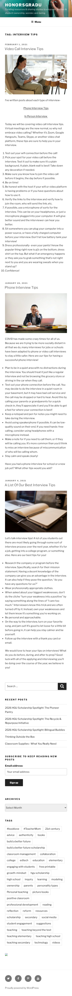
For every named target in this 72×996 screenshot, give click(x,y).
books (41, 835)
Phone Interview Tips (36, 108)
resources (41, 910)
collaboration (48, 854)
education (39, 860)
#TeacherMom (32, 828)
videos (56, 942)
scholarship (14, 917)
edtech (24, 860)
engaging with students (21, 866)
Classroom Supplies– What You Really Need (30, 743)
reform (27, 910)
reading (47, 904)
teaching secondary (18, 942)
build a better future (19, 841)
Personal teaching (17, 892)
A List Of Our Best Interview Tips (30, 485)
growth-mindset (16, 872)
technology (41, 942)
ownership (13, 885)
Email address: (14, 765)
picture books (40, 892)
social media (49, 917)
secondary (31, 917)
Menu (38, 21)
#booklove (13, 828)
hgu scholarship (40, 872)
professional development (22, 904)
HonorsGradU (23, 5)
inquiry (29, 879)
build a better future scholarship (26, 847)
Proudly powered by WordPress (22, 987)
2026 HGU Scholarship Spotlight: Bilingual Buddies (35, 729)
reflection (12, 910)
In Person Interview (36, 116)
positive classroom (18, 898)
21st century (52, 828)
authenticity (26, 835)
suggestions (43, 923)
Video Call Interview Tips (24, 49)
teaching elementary (19, 936)
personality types (47, 885)
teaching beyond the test (36, 929)
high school (13, 879)
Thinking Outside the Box (20, 736)
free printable (47, 866)
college (11, 860)
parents (28, 885)
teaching (12, 929)
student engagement (19, 923)
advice (11, 835)
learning (42, 879)
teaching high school (48, 936)
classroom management (21, 854)
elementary (56, 860)
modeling (57, 879)
